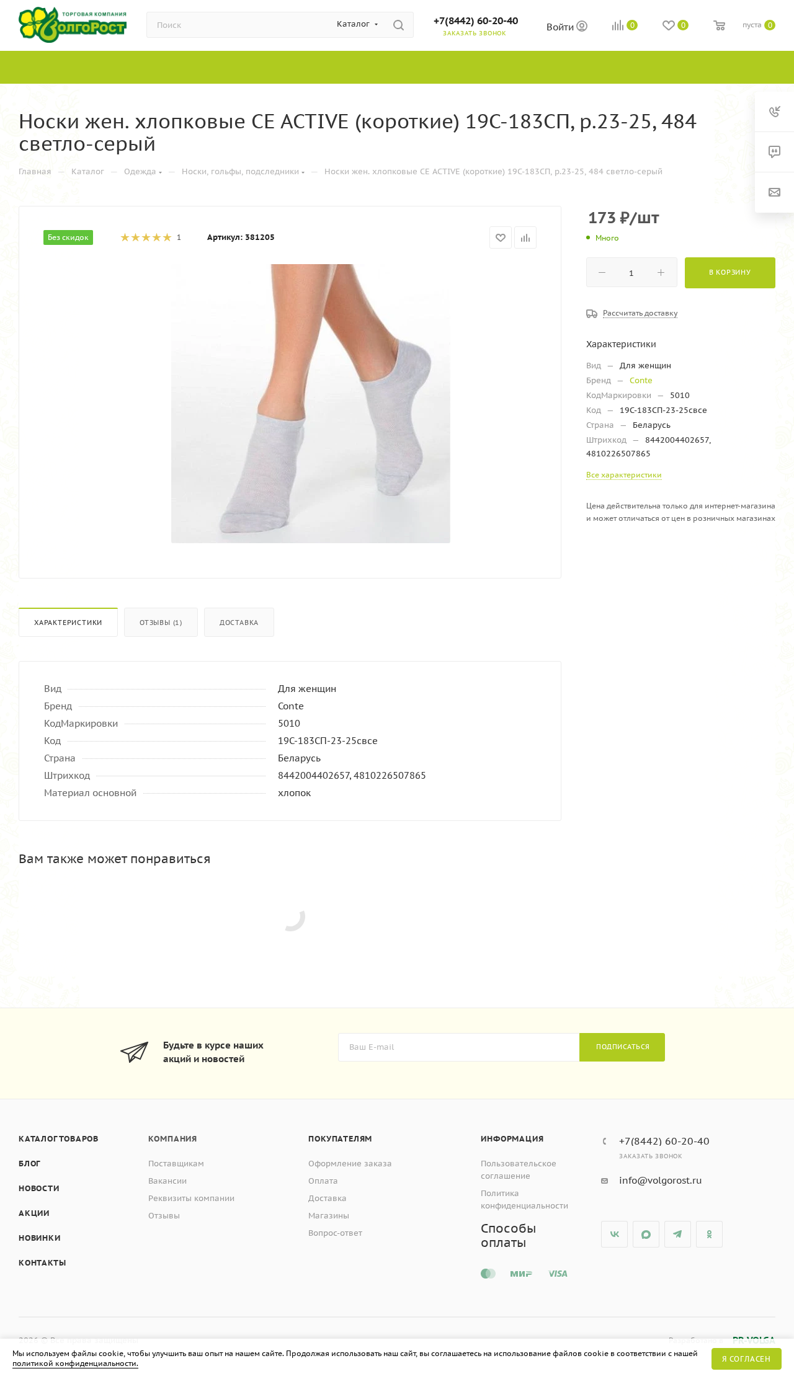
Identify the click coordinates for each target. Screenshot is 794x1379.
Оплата (323, 1181)
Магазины (328, 1215)
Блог (29, 1163)
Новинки (40, 1238)
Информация (512, 1138)
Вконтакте (614, 1234)
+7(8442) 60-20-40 (476, 20)
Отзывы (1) (161, 622)
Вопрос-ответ (335, 1233)
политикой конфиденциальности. (75, 1363)
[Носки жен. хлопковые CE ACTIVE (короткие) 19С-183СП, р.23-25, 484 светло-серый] (310, 403)
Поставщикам (176, 1163)
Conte (641, 380)
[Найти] (398, 25)
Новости (39, 1188)
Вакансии (167, 1181)
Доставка (239, 622)
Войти (561, 27)
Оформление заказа (350, 1163)
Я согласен (746, 1358)
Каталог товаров (59, 1138)
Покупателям (340, 1138)
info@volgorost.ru (660, 1180)
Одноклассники (709, 1234)
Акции (34, 1213)
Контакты (42, 1262)
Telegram (677, 1234)
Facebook (646, 1234)
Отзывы (164, 1215)
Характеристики (68, 622)
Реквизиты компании (191, 1198)
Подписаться (623, 1046)
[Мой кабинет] (581, 27)
